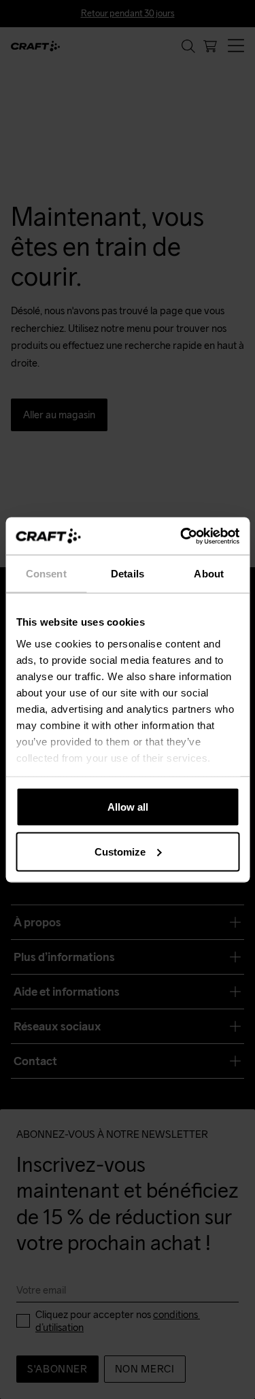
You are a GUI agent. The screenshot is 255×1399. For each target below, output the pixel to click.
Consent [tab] (46, 573)
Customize (120, 851)
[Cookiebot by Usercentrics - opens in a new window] (181, 536)
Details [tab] (127, 573)
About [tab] (209, 573)
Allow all (127, 807)
